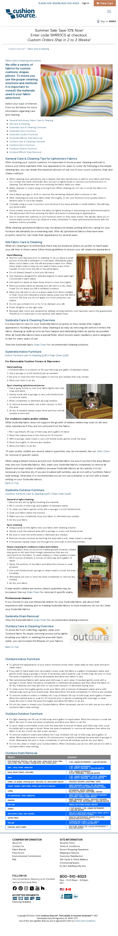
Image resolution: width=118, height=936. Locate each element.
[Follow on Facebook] (14, 889)
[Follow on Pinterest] (20, 888)
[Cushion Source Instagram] (26, 888)
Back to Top (12, 483)
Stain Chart (40, 344)
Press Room (18, 852)
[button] (106, 22)
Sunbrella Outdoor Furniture (23, 134)
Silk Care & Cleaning (19, 123)
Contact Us (18, 846)
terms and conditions (85, 921)
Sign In (85, 3)
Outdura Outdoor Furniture (23, 148)
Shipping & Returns (69, 852)
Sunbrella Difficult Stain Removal (25, 138)
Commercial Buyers (69, 862)
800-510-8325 (50, 3)
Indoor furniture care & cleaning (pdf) (26, 355)
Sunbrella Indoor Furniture (22, 131)
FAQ (14, 859)
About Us (17, 842)
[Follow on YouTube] (37, 888)
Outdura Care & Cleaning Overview (27, 141)
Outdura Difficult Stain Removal (25, 152)
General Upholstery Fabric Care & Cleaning (31, 120)
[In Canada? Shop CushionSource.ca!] (68, 891)
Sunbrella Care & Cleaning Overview (27, 127)
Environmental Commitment (26, 856)
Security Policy (67, 842)
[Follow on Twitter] (32, 889)
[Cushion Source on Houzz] (43, 888)
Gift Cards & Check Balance (74, 859)
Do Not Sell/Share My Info (73, 866)
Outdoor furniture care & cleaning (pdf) (27, 493)
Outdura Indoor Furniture (22, 145)
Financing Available (21, 901)
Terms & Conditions (70, 846)
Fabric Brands (19, 849)
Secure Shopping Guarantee (74, 849)
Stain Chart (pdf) (59, 355)
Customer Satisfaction (71, 856)
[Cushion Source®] (21, 17)
